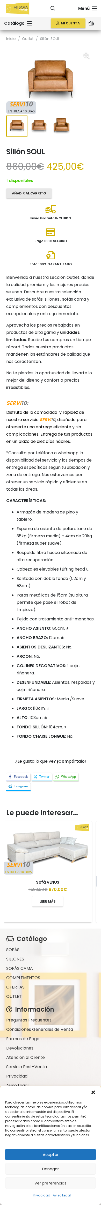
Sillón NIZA (50, 895)
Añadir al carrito (29, 193)
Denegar (50, 1169)
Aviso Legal (62, 1195)
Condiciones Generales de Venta (39, 1029)
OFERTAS (15, 987)
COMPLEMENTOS (23, 978)
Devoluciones (19, 1048)
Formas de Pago (22, 1039)
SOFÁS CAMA (19, 968)
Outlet (28, 38)
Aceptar (51, 1154)
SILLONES (15, 959)
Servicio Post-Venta (26, 1067)
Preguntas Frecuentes (29, 1020)
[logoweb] (17, 8)
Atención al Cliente (25, 1057)
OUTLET (14, 996)
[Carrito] (91, 23)
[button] (93, 1092)
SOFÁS (12, 950)
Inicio (11, 38)
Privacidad (41, 1195)
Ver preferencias (50, 1183)
